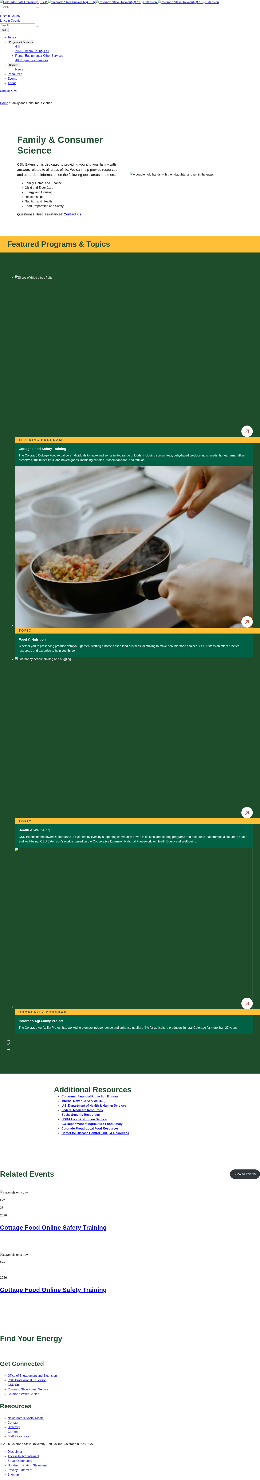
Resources (15, 74)
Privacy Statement (20, 1470)
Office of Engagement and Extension (32, 1375)
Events (12, 78)
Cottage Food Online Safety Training (53, 1227)
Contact (5, 90)
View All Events (245, 1174)
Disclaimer (15, 1451)
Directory (14, 1427)
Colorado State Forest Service (28, 1389)
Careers (13, 1431)
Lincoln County (10, 16)
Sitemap (13, 1474)
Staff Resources (18, 1436)
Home (4, 103)
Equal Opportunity (20, 1460)
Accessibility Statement (23, 1456)
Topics (12, 37)
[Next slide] (8, 1049)
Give (14, 90)
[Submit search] (37, 7)
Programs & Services (21, 42)
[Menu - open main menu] (1, 12)
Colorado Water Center (23, 1394)
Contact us (72, 214)
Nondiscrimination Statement (27, 1465)
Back (4, 29)
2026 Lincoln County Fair (32, 51)
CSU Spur (15, 1384)
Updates (13, 65)
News (19, 69)
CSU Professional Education (27, 1380)
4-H (17, 46)
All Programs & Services (31, 60)
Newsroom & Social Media (26, 1418)
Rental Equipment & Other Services (39, 55)
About (12, 83)
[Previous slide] (8, 1040)
